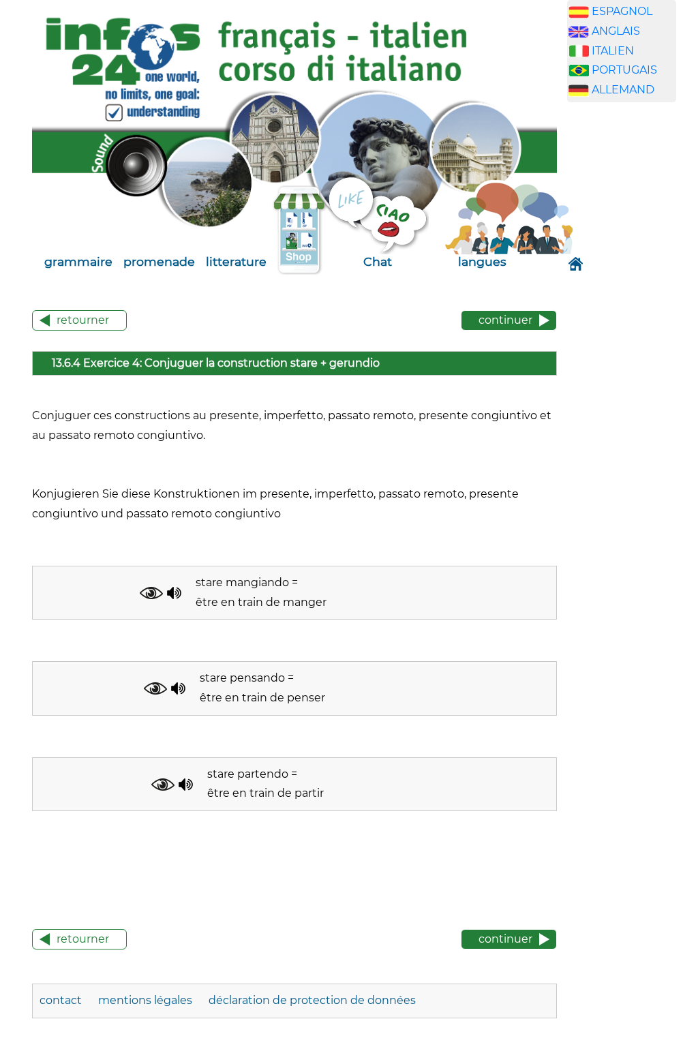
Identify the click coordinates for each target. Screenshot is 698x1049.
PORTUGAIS (624, 69)
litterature (236, 261)
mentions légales (146, 1000)
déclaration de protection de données (312, 1000)
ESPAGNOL (622, 11)
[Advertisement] (632, 326)
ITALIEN (613, 50)
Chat (377, 261)
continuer (505, 320)
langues (482, 261)
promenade (159, 261)
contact (62, 1000)
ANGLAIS (616, 31)
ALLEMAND (623, 89)
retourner (83, 320)
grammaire (78, 261)
